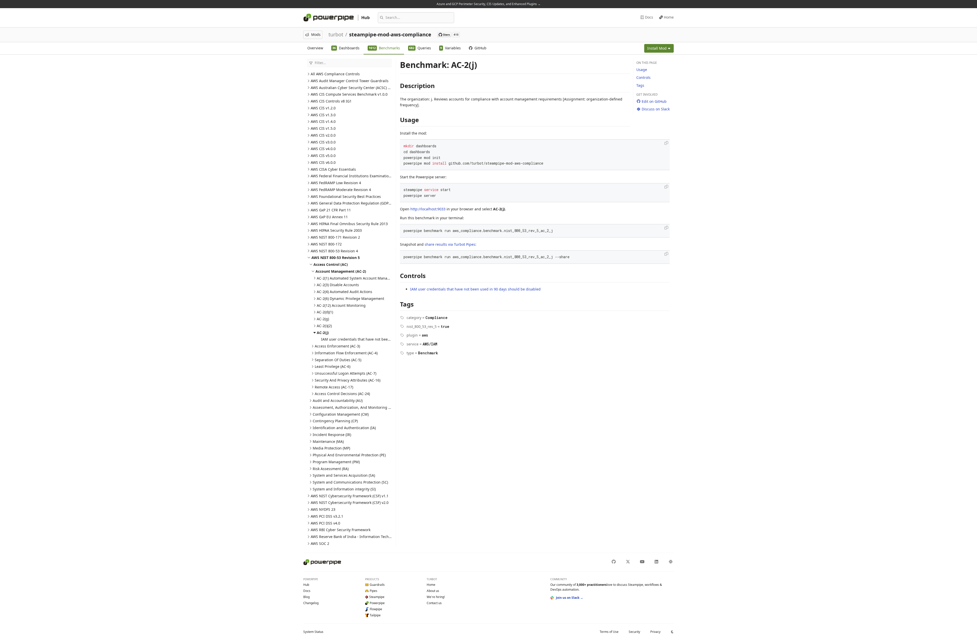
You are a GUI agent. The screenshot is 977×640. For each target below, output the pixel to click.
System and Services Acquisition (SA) (344, 475)
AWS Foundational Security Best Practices (346, 196)
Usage (641, 69)
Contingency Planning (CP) (335, 420)
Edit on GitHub (654, 101)
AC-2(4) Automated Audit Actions (344, 291)
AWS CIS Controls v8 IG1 (331, 101)
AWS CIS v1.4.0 (323, 121)
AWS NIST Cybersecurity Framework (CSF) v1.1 (350, 495)
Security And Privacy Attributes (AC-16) (347, 380)
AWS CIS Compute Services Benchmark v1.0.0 (349, 94)
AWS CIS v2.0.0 (323, 135)
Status (313, 632)
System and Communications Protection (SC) (350, 482)
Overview (315, 48)
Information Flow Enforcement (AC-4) (346, 353)
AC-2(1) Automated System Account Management (358, 278)
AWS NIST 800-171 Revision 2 (335, 237)
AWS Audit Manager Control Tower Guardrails (350, 80)
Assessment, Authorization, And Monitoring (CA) (354, 407)
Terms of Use (609, 632)
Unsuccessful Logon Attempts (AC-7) (345, 373)
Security (634, 632)
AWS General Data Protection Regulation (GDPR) (351, 203)
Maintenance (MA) (328, 441)
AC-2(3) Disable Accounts (338, 284)
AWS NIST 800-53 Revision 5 (335, 257)
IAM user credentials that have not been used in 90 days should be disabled (386, 339)
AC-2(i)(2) (324, 325)
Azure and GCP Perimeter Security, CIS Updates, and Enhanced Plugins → (489, 4)
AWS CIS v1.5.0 (323, 128)
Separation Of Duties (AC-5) (338, 359)
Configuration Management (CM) (341, 414)
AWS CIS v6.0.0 (323, 162)
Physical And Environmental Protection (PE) (349, 455)
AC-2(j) (323, 332)
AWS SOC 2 (320, 543)
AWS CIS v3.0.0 (323, 142)
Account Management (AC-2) (340, 271)
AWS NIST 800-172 (326, 244)
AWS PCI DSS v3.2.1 (327, 516)
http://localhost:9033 (428, 209)
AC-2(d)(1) (325, 312)
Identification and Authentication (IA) (344, 427)
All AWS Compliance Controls (335, 73)
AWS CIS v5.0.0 (323, 155)
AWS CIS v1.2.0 (323, 108)
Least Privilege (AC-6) (332, 366)
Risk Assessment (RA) (331, 468)
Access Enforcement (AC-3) (337, 346)
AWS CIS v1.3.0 (323, 114)
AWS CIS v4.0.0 (323, 148)
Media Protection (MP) (331, 448)
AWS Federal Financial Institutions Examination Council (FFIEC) (364, 175)
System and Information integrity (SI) (344, 489)
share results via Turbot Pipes (450, 244)
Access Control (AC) (330, 264)
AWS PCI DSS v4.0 (325, 523)
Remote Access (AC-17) (334, 387)
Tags (640, 85)
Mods (316, 34)
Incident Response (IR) (332, 434)
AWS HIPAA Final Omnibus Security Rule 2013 (349, 223)
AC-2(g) (323, 318)
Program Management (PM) (336, 461)
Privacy (655, 632)
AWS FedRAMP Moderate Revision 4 (341, 189)
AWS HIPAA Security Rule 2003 (336, 230)
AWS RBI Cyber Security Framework (340, 529)
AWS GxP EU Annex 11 (329, 216)
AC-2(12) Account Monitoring (341, 305)
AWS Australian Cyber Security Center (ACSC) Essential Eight (362, 87)
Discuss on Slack (656, 109)
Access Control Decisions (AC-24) (342, 393)
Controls (643, 77)
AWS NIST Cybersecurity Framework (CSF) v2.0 (350, 502)
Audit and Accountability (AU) (338, 400)
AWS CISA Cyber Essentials (333, 169)
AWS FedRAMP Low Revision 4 (336, 182)
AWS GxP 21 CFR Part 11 (331, 210)
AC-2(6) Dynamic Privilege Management (350, 298)
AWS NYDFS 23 (323, 509)
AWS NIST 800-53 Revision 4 (334, 251)
